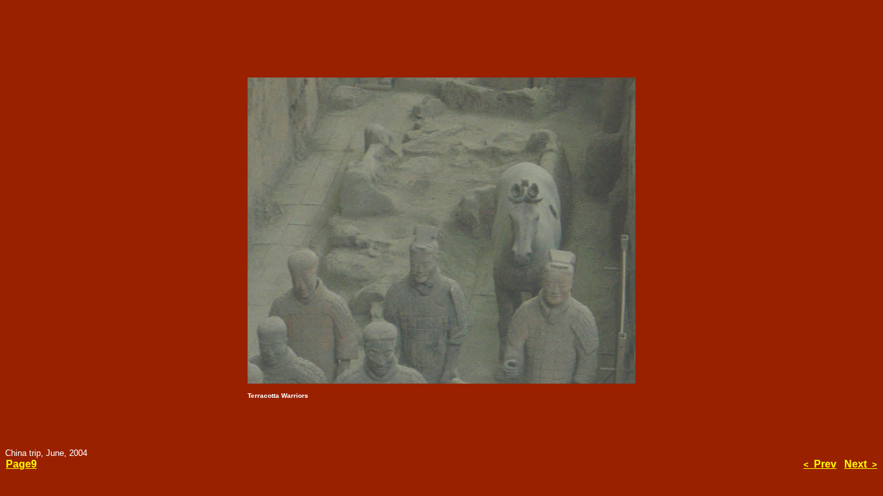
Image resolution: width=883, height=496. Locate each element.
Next (860, 464)
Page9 (21, 464)
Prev (819, 464)
